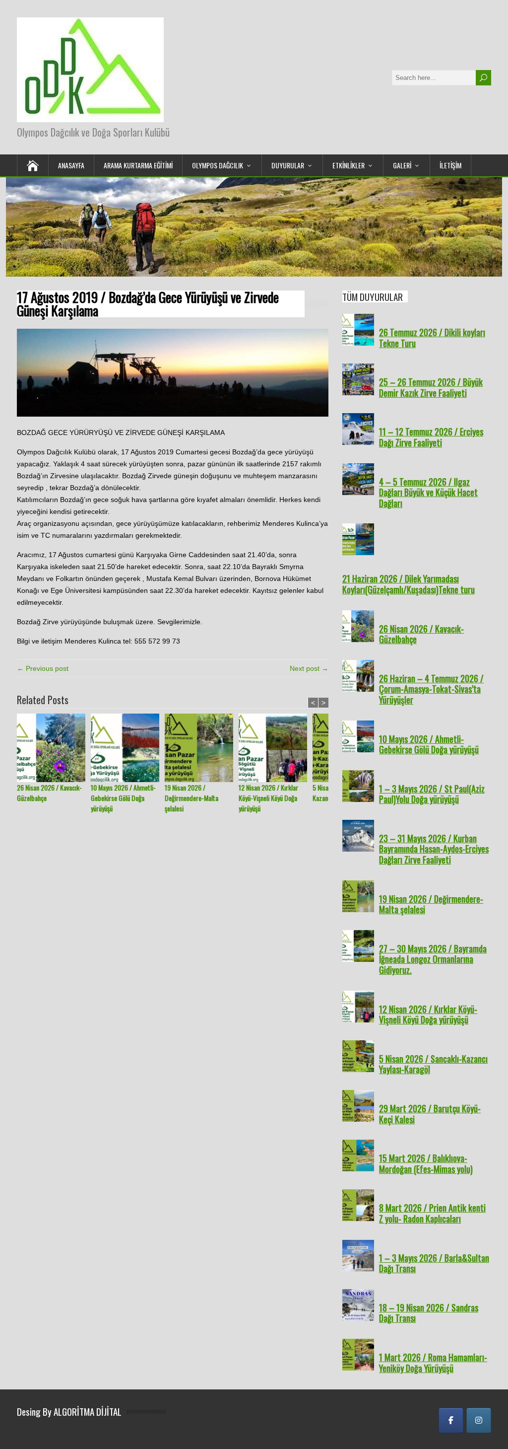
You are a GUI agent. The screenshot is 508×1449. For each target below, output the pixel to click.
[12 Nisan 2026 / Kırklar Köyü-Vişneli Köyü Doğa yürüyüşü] (276, 748)
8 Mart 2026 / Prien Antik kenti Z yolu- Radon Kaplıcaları (432, 1213)
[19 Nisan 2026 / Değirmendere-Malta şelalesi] (202, 748)
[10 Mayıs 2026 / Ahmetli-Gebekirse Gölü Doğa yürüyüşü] (128, 748)
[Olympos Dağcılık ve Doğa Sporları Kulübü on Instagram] (478, 1420)
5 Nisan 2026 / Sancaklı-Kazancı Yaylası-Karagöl (433, 1064)
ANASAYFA (71, 165)
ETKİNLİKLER (348, 165)
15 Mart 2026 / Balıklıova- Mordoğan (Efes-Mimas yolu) (426, 1163)
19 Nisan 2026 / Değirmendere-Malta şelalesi (191, 797)
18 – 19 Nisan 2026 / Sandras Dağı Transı (428, 1313)
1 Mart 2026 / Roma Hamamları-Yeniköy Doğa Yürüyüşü (433, 1363)
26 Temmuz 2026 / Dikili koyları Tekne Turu (432, 338)
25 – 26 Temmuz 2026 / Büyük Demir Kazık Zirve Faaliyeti (431, 387)
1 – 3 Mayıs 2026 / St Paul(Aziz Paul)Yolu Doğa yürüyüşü (432, 794)
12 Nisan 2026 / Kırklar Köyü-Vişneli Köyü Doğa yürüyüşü (268, 797)
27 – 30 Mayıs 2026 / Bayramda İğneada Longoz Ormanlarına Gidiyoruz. (433, 959)
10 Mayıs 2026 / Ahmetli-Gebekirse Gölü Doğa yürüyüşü (123, 797)
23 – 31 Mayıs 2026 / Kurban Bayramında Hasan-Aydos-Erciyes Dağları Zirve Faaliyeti (434, 849)
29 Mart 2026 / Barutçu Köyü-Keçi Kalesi (430, 1114)
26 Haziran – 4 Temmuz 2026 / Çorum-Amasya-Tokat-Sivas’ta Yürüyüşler (431, 689)
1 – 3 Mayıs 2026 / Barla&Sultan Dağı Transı (434, 1263)
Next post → (309, 668)
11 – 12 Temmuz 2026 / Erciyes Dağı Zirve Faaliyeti (431, 437)
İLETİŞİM (450, 165)
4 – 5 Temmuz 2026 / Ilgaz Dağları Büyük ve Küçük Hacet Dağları (428, 492)
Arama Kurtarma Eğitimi (138, 165)
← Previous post (42, 668)
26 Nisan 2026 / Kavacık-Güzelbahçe (49, 792)
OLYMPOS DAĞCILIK (217, 165)
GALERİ (402, 165)
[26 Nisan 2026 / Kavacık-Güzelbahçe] (54, 748)
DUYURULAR (287, 165)
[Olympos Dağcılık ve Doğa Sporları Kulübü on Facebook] (451, 1420)
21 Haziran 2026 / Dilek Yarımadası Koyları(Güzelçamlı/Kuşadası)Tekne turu (408, 584)
